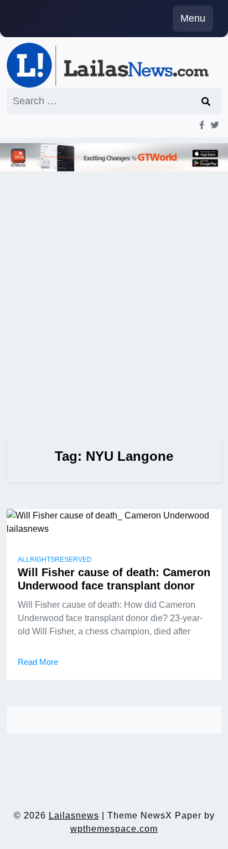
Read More (38, 662)
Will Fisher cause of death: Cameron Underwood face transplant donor (114, 579)
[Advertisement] (114, 288)
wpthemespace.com (114, 828)
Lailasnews (74, 815)
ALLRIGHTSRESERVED (55, 559)
